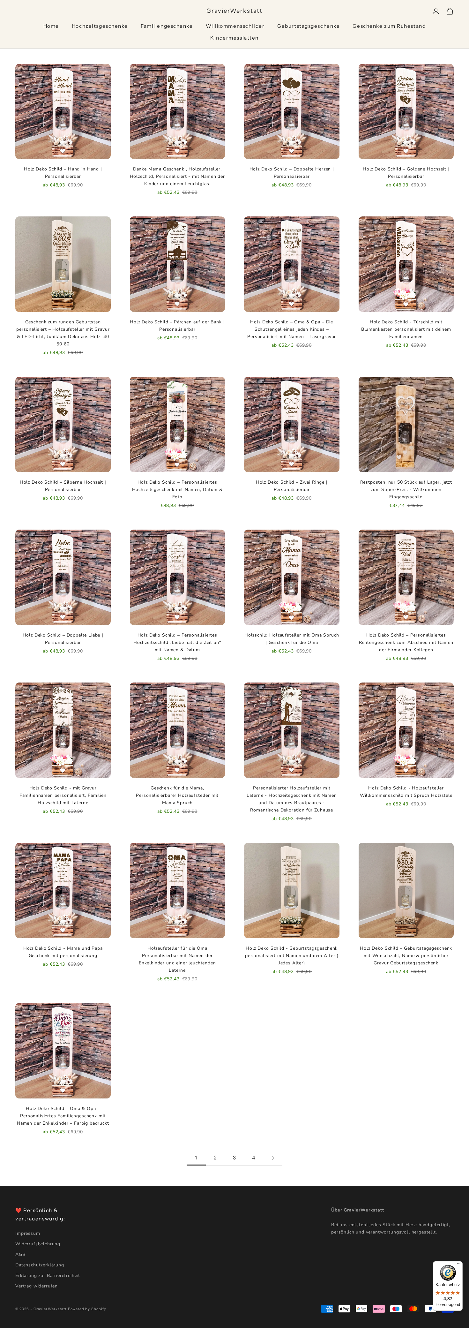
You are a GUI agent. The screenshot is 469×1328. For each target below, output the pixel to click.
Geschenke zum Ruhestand (389, 26)
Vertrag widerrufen (36, 1286)
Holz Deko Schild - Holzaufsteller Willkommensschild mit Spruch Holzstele (406, 791)
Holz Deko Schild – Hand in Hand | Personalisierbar (63, 172)
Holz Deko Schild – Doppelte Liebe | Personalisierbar (63, 638)
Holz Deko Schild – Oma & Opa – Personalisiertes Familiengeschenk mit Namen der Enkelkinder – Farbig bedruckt (63, 1115)
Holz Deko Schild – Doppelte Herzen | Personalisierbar (291, 172)
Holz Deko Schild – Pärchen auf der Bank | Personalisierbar (177, 325)
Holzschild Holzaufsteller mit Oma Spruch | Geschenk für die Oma (291, 638)
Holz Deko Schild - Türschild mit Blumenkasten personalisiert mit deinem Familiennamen (406, 329)
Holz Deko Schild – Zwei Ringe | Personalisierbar (292, 486)
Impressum (27, 1233)
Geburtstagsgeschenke (308, 26)
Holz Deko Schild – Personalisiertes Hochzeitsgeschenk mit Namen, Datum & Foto (177, 489)
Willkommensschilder (235, 26)
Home (51, 26)
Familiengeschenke (167, 26)
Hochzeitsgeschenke (100, 26)
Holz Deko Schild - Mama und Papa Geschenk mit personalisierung (63, 952)
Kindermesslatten (234, 38)
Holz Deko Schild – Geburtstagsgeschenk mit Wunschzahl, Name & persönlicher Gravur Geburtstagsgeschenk (406, 955)
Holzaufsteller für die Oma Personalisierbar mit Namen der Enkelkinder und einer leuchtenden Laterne (177, 959)
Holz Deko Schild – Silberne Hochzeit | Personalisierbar (63, 486)
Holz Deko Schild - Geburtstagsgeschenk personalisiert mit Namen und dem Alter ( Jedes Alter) (291, 955)
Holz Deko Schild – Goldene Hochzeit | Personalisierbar (406, 172)
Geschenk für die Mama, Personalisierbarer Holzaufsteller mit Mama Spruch (177, 795)
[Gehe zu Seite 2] (272, 1158)
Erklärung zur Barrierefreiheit (47, 1275)
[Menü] (459, 1265)
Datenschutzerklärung (39, 1265)
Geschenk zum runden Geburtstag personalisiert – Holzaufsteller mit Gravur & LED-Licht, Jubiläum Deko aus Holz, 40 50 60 (62, 333)
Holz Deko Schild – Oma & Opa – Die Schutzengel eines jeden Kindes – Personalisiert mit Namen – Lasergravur (291, 329)
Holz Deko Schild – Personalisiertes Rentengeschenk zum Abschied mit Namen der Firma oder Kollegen (406, 642)
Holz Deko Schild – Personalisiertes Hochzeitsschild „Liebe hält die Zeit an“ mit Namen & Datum (177, 642)
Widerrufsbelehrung (37, 1244)
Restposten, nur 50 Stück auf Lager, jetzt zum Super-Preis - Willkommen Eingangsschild (406, 489)
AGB (20, 1254)
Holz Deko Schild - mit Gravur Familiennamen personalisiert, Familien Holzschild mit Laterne (63, 795)
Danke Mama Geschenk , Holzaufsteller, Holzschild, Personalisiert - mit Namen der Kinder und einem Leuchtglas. (177, 176)
